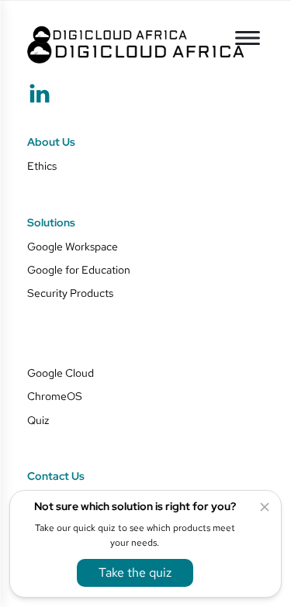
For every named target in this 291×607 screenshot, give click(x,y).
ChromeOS (54, 396)
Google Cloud (60, 373)
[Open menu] (247, 38)
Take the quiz (135, 572)
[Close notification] (265, 507)
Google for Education (78, 270)
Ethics (42, 166)
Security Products (70, 293)
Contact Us (56, 477)
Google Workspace (72, 246)
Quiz (38, 420)
